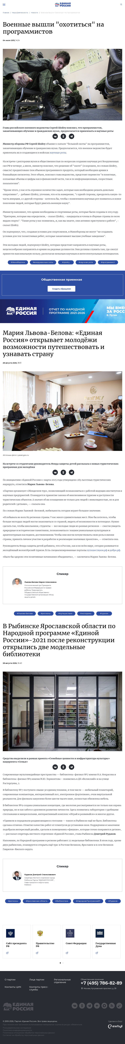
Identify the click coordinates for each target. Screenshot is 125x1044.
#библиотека (61, 901)
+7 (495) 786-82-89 (101, 983)
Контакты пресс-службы (38, 988)
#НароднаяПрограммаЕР (88, 901)
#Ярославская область (36, 901)
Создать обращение (61, 288)
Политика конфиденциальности (17, 1030)
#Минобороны (18, 262)
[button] (60, 962)
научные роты (58, 152)
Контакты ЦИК (13, 987)
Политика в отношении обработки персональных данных (29, 1033)
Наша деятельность (20, 13)
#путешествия (65, 613)
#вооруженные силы (43, 262)
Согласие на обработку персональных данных (23, 1035)
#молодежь (85, 613)
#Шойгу (66, 262)
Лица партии (36, 979)
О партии (10, 979)
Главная (6, 13)
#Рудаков (112, 901)
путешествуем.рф (97, 550)
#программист (108, 262)
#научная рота (86, 262)
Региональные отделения (62, 981)
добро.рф (115, 550)
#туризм (104, 613)
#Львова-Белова (25, 613)
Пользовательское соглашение (17, 1028)
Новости (34, 13)
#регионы (45, 613)
